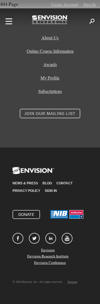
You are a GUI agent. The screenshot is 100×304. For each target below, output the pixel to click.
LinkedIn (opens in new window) (50, 238)
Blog (47, 183)
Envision (48, 249)
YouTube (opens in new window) (67, 238)
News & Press (25, 183)
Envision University (50, 21)
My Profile (50, 78)
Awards (50, 64)
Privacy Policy (26, 191)
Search (91, 21)
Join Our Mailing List (50, 113)
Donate (26, 214)
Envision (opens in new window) (33, 174)
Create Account (64, 4)
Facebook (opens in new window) (17, 238)
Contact (64, 183)
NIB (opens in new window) (59, 214)
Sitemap (72, 282)
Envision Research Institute (48, 256)
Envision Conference (50, 262)
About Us (50, 37)
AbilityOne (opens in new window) (76, 214)
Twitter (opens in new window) (34, 238)
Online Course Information (50, 51)
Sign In (89, 4)
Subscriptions (50, 91)
